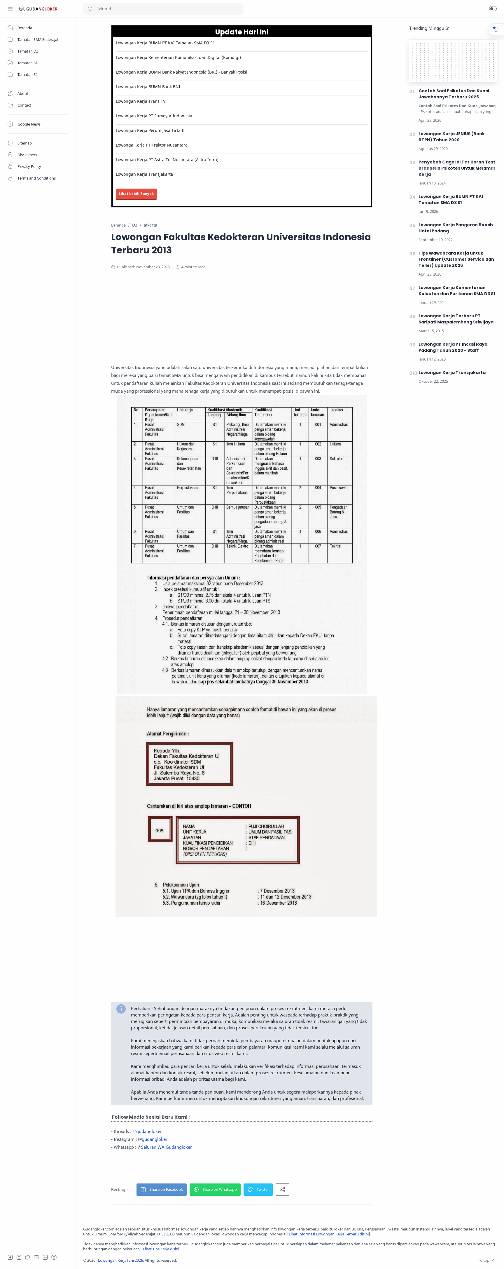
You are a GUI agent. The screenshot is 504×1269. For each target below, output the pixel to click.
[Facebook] (10, 1257)
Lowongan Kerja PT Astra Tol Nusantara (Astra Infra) (167, 159)
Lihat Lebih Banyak (136, 193)
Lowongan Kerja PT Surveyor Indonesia (154, 116)
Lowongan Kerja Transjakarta (144, 174)
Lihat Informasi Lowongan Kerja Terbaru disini (329, 1234)
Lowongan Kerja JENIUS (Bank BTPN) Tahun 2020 (452, 137)
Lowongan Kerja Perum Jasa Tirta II (150, 130)
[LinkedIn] (45, 1257)
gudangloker (149, 1131)
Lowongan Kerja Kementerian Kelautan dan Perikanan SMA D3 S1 (457, 291)
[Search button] (90, 9)
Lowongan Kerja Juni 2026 (120, 1260)
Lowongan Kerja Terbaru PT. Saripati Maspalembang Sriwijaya (456, 319)
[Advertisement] (241, 322)
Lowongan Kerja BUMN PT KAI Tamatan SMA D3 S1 (165, 43)
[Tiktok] (54, 1257)
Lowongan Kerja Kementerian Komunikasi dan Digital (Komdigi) (178, 57)
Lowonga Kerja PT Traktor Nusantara (152, 145)
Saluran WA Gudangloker (166, 1147)
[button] (493, 8)
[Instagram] (19, 1257)
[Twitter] (28, 1257)
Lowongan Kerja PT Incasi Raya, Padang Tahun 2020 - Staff (454, 347)
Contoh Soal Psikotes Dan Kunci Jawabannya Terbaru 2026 (454, 94)
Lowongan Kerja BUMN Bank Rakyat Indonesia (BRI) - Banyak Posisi (181, 72)
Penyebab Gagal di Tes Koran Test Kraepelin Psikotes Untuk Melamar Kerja (457, 168)
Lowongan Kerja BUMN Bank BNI (148, 86)
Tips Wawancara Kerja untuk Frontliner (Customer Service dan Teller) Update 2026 (456, 259)
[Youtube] (36, 1257)
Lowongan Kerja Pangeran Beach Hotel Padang (456, 228)
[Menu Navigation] (10, 9)
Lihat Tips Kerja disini (161, 1249)
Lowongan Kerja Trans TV (140, 101)
